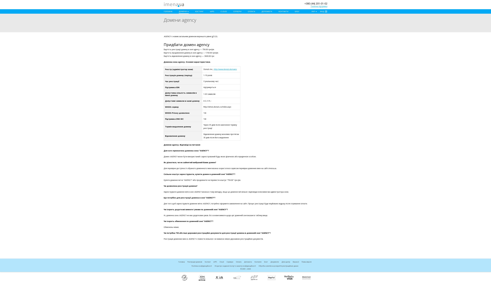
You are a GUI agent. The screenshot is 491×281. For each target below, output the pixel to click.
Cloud (224, 11)
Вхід (322, 11)
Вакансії (296, 262)
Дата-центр (286, 262)
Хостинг (199, 11)
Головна (168, 11)
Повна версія (306, 262)
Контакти (283, 11)
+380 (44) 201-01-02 (315, 3)
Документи (274, 262)
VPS (212, 11)
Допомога (266, 11)
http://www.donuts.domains (225, 69)
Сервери (237, 11)
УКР (313, 11)
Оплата (251, 11)
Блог (297, 11)
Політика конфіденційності (202, 266)
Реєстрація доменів (194, 262)
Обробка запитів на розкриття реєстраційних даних (278, 266)
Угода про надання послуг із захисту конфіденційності (235, 266)
